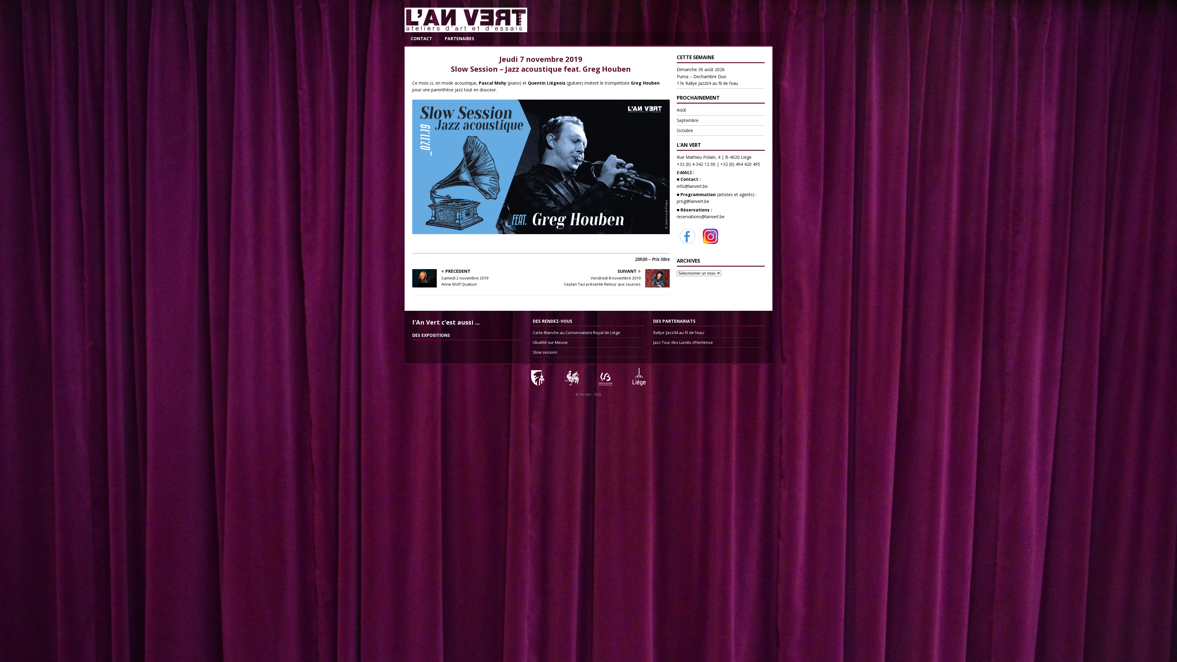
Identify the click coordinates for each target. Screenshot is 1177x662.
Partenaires (459, 38)
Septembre (688, 120)
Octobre (685, 130)
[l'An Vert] (466, 29)
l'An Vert (585, 394)
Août (681, 110)
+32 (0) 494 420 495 (740, 164)
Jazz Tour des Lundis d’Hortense (683, 342)
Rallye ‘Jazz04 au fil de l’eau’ (678, 332)
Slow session (545, 352)
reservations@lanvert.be (701, 216)
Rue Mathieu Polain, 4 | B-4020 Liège (714, 157)
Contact (421, 38)
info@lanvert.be (692, 186)
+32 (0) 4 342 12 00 (696, 164)
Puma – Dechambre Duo (707, 76)
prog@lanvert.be (693, 201)
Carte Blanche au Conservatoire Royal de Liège (576, 332)
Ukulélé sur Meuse (550, 342)
